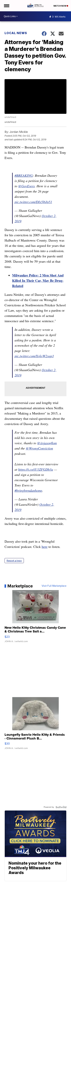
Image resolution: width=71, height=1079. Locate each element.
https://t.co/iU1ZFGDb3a (35, 469)
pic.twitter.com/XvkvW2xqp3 (34, 356)
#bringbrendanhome (28, 490)
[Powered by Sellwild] (60, 807)
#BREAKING (24, 175)
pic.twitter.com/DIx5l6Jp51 (33, 202)
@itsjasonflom (47, 443)
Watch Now (60, 6)
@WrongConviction (39, 448)
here (45, 546)
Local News (16, 33)
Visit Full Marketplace (54, 586)
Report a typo (14, 560)
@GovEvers (26, 186)
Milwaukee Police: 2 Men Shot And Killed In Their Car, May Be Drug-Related (38, 280)
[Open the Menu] (6, 5)
